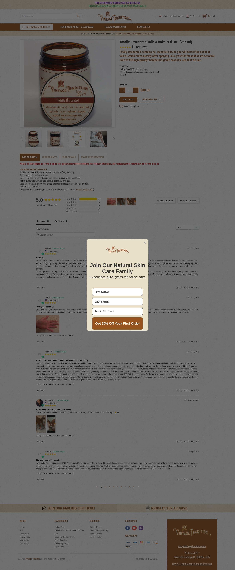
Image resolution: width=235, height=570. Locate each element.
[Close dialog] (145, 242)
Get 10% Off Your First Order (117, 323)
